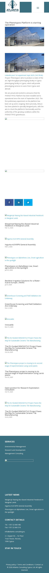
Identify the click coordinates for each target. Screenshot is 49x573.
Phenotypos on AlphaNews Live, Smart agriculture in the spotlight (21, 267)
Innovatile (9, 325)
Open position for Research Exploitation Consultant (22, 389)
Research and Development (15, 450)
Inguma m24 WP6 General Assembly (20, 244)
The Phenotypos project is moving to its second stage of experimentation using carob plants (24, 373)
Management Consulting (14, 453)
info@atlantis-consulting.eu (15, 532)
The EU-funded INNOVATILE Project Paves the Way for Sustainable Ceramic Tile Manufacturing (23, 348)
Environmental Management (15, 446)
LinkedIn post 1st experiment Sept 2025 (19, 75)
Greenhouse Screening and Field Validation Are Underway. (23, 305)
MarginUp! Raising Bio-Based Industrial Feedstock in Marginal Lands (22, 225)
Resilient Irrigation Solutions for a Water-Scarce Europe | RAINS (22, 281)
